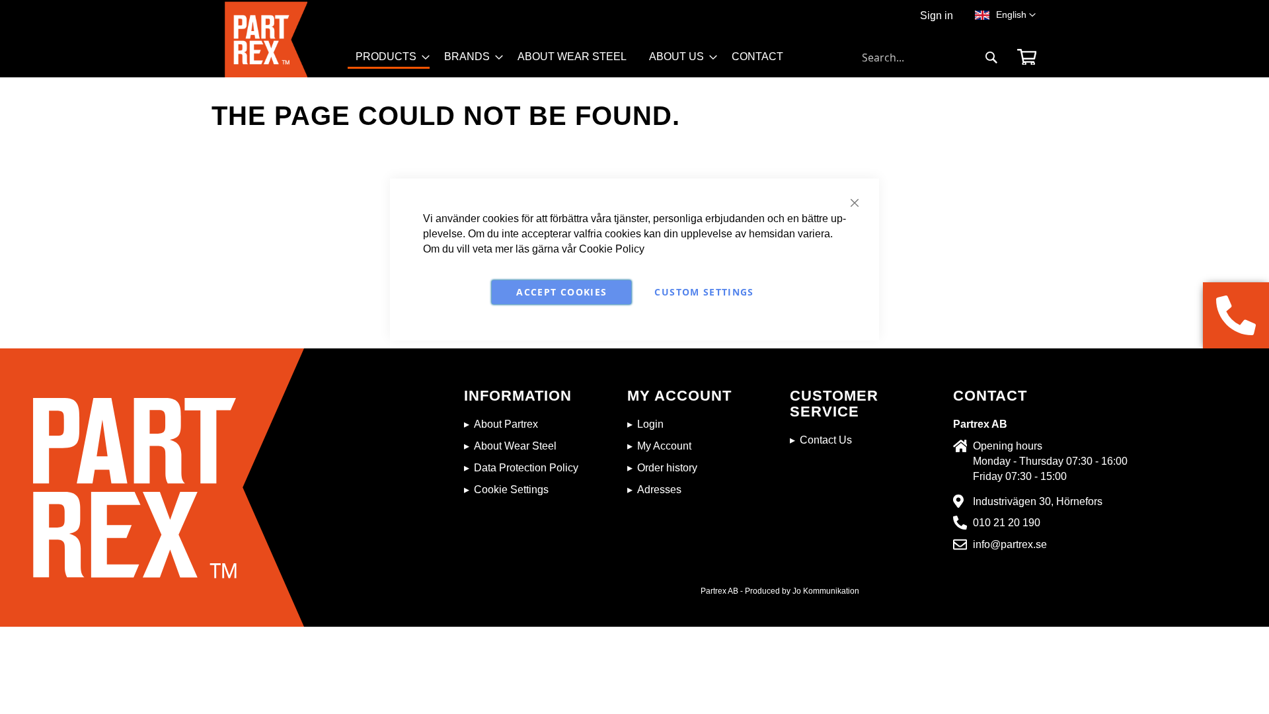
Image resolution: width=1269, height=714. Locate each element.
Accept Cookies (561, 292)
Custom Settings (703, 292)
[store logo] (286, 39)
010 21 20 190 (1006, 522)
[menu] (575, 62)
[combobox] (930, 57)
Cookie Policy (611, 249)
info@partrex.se (1010, 544)
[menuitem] (389, 58)
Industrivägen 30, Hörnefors (1037, 501)
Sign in (936, 15)
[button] (1016, 15)
